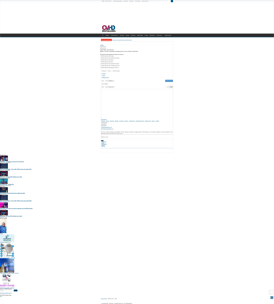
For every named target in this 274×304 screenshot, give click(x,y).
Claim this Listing (116, 70)
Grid (171, 86)
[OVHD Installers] (109, 28)
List (167, 86)
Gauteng (127, 35)
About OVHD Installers (117, 1)
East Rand (121, 121)
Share (109, 70)
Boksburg (103, 121)
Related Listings (105, 77)
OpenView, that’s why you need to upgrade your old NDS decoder (16, 208)
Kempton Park (148, 121)
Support (107, 35)
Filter (103, 80)
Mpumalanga (152, 35)
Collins (1, 233)
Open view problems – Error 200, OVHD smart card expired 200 (15, 169)
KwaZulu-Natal (140, 35)
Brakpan (116, 121)
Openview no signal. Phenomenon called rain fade (122, 39)
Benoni (107, 121)
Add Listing (126, 1)
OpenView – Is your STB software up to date (11, 176)
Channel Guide (168, 35)
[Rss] (162, 1)
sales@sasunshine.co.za (106, 127)
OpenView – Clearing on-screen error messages (12, 161)
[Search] (172, 1)
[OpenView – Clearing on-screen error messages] (4, 158)
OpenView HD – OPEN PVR (7, 184)
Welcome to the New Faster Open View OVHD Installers (103, 35)
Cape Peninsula (114, 35)
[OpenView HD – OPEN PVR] (4, 181)
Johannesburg (132, 121)
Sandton (102, 45)
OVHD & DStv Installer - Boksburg (7, 287)
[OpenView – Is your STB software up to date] (4, 173)
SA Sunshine (103, 119)
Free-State (122, 35)
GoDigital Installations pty (5, 242)
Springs (153, 121)
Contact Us (131, 1)
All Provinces (159, 35)
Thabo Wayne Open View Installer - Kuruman (9, 273)
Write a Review (169, 80)
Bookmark (104, 70)
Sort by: (109, 80)
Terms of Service (145, 1)
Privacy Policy (137, 1)
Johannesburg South (139, 121)
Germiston (112, 121)
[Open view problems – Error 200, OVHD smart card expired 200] (4, 165)
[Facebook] (163, 1)
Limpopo (146, 35)
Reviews (104, 73)
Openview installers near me (6, 293)
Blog (1, 296)
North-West (133, 35)
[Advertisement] (137, 14)
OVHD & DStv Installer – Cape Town (7, 257)
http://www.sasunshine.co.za (107, 128)
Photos (103, 75)
